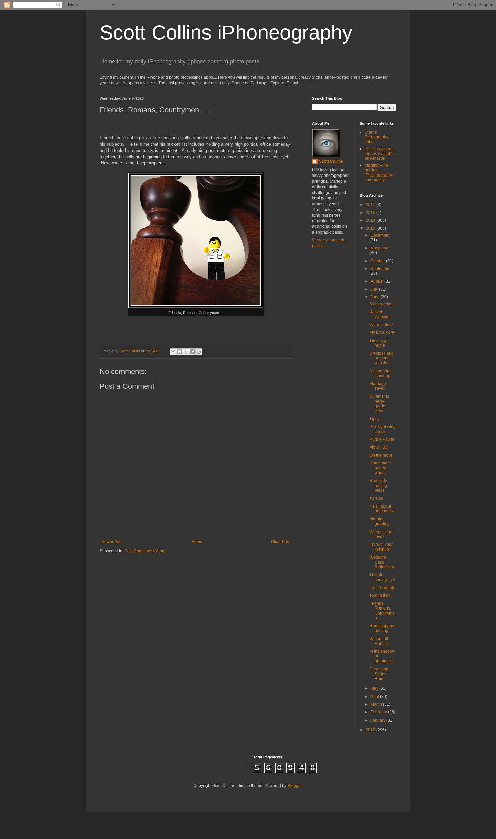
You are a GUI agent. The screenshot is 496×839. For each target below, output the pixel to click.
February (379, 712)
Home (196, 541)
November (380, 248)
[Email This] (173, 351)
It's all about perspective (382, 508)
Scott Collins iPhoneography (226, 32)
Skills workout (382, 304)
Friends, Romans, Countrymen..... (382, 610)
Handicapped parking (381, 628)
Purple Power (381, 439)
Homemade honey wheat (380, 468)
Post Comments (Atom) (146, 551)
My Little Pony (382, 332)
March (376, 704)
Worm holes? (381, 324)
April (375, 696)
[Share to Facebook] (192, 351)
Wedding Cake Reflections (382, 562)
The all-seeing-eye (382, 577)
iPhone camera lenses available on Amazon (380, 153)
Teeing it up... (381, 595)
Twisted (376, 498)
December (380, 235)
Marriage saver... (378, 386)
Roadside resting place (378, 485)
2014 (371, 220)
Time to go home (379, 343)
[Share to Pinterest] (198, 351)
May (374, 688)
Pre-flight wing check (382, 429)
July (374, 289)
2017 (371, 204)
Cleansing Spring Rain (378, 674)
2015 (371, 212)
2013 (371, 228)
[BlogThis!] (179, 351)
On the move (381, 455)
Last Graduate (382, 587)
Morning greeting (379, 521)
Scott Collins (130, 351)
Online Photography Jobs (376, 137)
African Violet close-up (381, 373)
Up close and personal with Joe (381, 358)
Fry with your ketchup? (381, 546)
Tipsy (374, 418)
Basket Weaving (380, 314)
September (380, 268)
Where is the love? (380, 534)
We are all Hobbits (379, 641)
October (378, 261)
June (375, 297)
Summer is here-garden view (379, 403)
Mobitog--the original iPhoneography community (379, 172)
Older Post (280, 541)
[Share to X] (186, 351)
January (378, 720)
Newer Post (111, 541)
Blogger (294, 785)
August (377, 281)
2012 (371, 730)
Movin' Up (378, 447)
